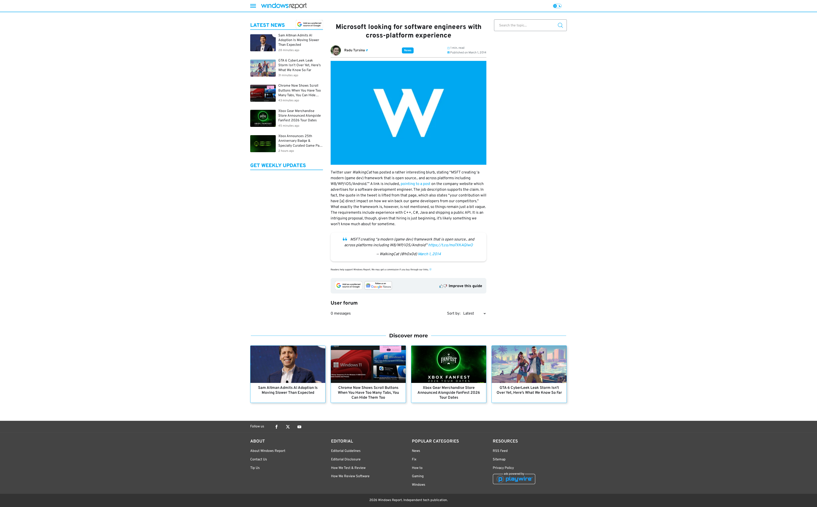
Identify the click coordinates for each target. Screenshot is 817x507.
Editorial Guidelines (346, 451)
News (407, 50)
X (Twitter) (288, 427)
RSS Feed (500, 451)
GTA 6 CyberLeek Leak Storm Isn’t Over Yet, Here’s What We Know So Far (529, 390)
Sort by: (453, 313)
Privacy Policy (503, 468)
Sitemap (499, 459)
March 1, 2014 (429, 254)
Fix (414, 459)
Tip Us (255, 468)
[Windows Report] (284, 6)
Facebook (276, 427)
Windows (418, 485)
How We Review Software (350, 476)
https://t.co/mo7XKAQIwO (450, 245)
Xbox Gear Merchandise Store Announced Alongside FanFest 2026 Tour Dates (448, 392)
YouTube (299, 427)
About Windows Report (267, 451)
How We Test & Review (348, 468)
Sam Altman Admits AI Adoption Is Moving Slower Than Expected (288, 390)
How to (417, 468)
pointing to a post (415, 184)
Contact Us (258, 459)
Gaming (418, 476)
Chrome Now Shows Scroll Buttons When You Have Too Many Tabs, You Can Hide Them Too (368, 392)
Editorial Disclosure (346, 459)
